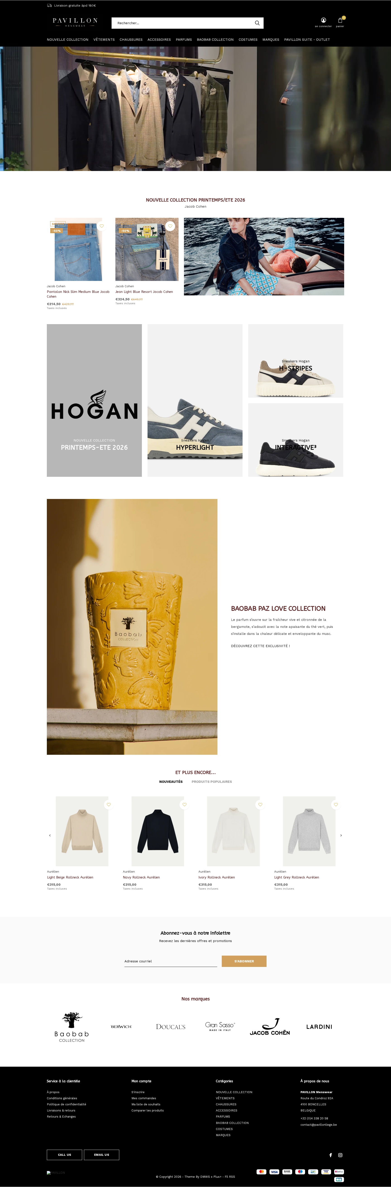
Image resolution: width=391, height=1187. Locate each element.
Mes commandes (143, 1098)
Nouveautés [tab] (171, 782)
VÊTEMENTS (104, 40)
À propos (53, 1092)
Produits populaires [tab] (212, 782)
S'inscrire (138, 1092)
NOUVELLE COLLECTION (67, 40)
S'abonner (244, 961)
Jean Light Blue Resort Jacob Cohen (144, 292)
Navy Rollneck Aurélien (141, 877)
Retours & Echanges (61, 1116)
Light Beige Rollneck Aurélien (70, 877)
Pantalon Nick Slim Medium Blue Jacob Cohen (78, 294)
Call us (64, 1154)
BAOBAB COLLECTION (215, 40)
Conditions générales (62, 1098)
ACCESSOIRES (159, 40)
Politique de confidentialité (66, 1104)
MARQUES (270, 40)
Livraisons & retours (61, 1110)
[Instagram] (340, 1155)
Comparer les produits (147, 1110)
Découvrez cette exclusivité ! (260, 646)
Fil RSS (230, 1176)
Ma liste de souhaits (145, 1104)
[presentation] (50, 835)
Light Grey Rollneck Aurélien (296, 877)
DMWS (205, 1176)
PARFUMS (184, 40)
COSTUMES (248, 40)
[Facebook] (330, 1155)
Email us (101, 1154)
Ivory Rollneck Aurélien (216, 877)
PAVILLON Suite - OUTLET (307, 40)
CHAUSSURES (131, 40)
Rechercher (257, 23)
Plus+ (217, 1176)
